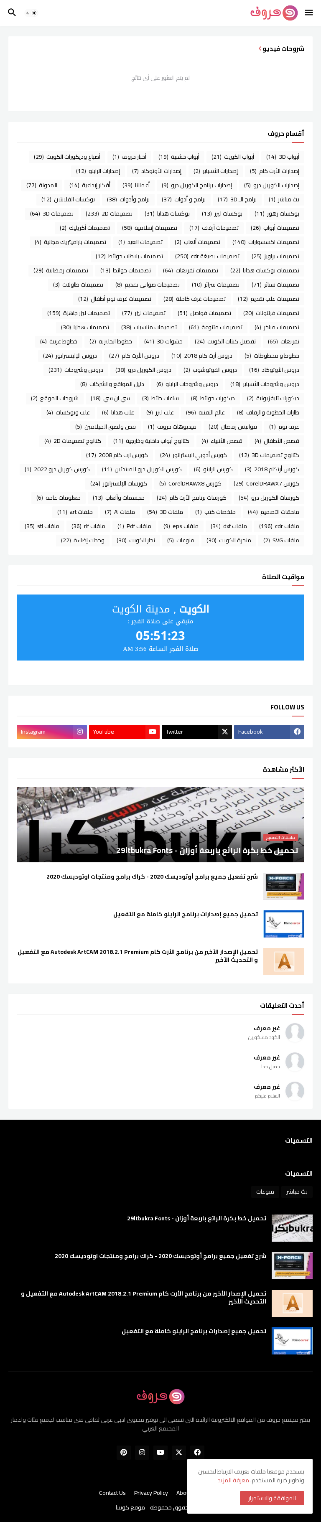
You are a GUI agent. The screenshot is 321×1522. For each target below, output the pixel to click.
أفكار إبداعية (89, 185)
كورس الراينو (213, 469)
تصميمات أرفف (214, 227)
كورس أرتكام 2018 (272, 469)
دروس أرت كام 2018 (201, 355)
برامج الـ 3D (237, 199)
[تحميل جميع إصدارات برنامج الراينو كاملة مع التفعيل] (283, 924)
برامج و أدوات (184, 199)
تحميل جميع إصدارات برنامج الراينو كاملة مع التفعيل (185, 914)
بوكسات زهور (277, 213)
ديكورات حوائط (213, 398)
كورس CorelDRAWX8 (190, 483)
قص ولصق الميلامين (105, 426)
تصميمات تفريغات (190, 270)
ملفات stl (42, 526)
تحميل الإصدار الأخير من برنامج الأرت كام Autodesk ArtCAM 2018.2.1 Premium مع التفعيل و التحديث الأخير (138, 956)
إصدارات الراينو (98, 170)
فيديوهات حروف (172, 426)
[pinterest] (124, 1453)
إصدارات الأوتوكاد (156, 170)
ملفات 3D (165, 511)
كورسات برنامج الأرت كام (192, 497)
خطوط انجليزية (110, 341)
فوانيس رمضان (233, 426)
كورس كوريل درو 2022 (57, 469)
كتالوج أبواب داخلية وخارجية (151, 440)
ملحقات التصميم (273, 511)
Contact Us (112, 1493)
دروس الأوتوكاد (274, 369)
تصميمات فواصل (204, 312)
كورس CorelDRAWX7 (266, 483)
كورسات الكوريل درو (269, 497)
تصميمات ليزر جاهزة (78, 312)
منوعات (180, 540)
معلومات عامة (58, 497)
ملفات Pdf (134, 526)
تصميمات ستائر (275, 284)
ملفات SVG (281, 540)
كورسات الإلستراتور (118, 483)
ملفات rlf (88, 526)
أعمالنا (136, 185)
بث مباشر (284, 199)
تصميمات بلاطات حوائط (129, 256)
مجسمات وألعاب (119, 497)
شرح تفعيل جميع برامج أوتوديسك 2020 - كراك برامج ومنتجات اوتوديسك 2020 (152, 877)
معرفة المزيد (233, 1480)
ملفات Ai (120, 511)
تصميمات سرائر (215, 284)
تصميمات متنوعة (215, 327)
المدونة (41, 185)
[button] (309, 13)
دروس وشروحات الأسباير (264, 384)
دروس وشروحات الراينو (187, 384)
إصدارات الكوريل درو (271, 185)
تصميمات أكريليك (85, 227)
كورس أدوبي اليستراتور (193, 455)
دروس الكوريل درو (143, 369)
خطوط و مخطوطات (272, 355)
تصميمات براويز (275, 256)
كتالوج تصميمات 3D (269, 455)
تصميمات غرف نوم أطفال (114, 298)
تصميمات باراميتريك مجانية (70, 241)
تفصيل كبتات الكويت (225, 341)
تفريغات (283, 341)
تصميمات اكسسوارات (265, 241)
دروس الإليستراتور (70, 355)
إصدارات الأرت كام (274, 170)
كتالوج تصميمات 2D (72, 440)
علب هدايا (118, 412)
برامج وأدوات (128, 199)
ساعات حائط (160, 398)
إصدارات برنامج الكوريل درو (197, 185)
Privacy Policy (151, 1493)
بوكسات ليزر (222, 213)
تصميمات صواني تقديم (147, 284)
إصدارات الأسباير (216, 170)
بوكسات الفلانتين (68, 199)
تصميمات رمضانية (60, 270)
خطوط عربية (58, 341)
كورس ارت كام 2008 (117, 455)
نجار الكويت (136, 540)
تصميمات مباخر (277, 327)
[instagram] (142, 1453)
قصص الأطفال (277, 440)
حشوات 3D (163, 341)
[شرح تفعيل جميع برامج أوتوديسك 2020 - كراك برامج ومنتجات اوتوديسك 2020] (283, 886)
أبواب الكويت (232, 156)
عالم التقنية (205, 412)
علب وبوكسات (68, 412)
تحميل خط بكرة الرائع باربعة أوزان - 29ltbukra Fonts (196, 1218)
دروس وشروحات (75, 369)
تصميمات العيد (140, 241)
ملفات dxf (229, 526)
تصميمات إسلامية (149, 227)
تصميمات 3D (52, 213)
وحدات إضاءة (82, 540)
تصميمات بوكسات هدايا (264, 270)
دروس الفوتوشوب (210, 369)
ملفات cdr (279, 526)
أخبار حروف (129, 156)
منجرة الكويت (228, 540)
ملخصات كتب (215, 511)
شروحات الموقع (55, 398)
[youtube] (160, 1453)
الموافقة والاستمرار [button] (272, 1498)
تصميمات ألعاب (197, 241)
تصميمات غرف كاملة (194, 298)
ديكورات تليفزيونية (273, 398)
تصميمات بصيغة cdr (207, 256)
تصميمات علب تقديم (268, 298)
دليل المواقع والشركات (112, 384)
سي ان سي (110, 398)
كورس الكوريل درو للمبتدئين (142, 469)
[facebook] (197, 1453)
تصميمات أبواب (275, 227)
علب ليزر (160, 412)
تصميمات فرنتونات (271, 312)
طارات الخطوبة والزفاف (268, 412)
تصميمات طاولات (78, 284)
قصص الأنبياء (221, 440)
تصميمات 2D (109, 213)
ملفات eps (181, 526)
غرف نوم (284, 426)
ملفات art (75, 511)
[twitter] (179, 1453)
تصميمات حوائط (125, 270)
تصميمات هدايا (85, 327)
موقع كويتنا (130, 1507)
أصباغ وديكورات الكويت (67, 156)
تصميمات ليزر (144, 312)
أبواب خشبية (178, 156)
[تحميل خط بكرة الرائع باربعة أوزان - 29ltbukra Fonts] (292, 1228)
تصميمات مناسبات (149, 327)
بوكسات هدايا (167, 213)
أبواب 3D (282, 156)
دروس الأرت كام (134, 355)
